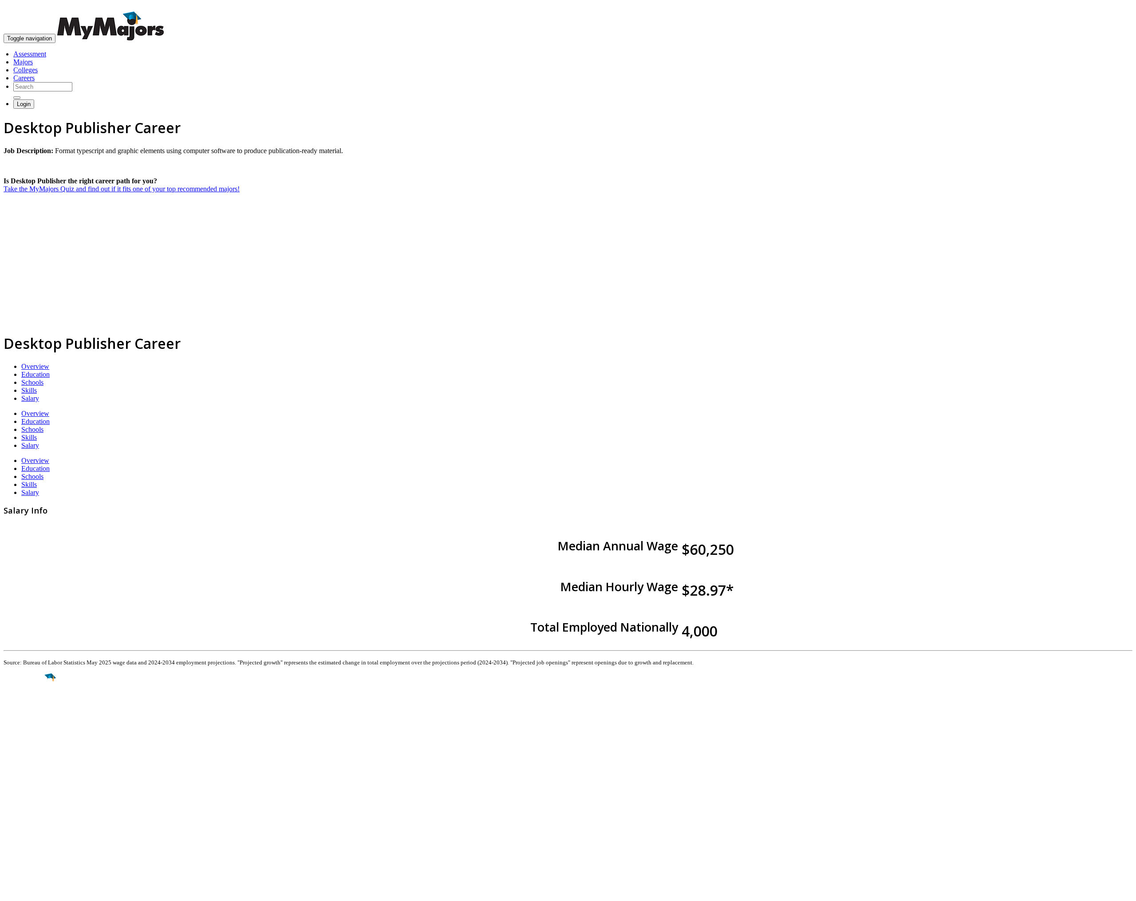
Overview (35, 366)
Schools (32, 382)
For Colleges (21, 813)
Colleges (25, 70)
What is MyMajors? (31, 797)
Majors (23, 62)
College (27, 727)
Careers (24, 78)
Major (24, 707)
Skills (29, 390)
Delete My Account (31, 829)
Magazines (19, 821)
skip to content (1114, 7)
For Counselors (25, 805)
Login (24, 104)
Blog (10, 837)
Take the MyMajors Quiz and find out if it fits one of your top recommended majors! (122, 189)
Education (35, 374)
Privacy (36, 889)
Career (26, 746)
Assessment (29, 54)
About (14, 779)
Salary (30, 398)
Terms (12, 889)
